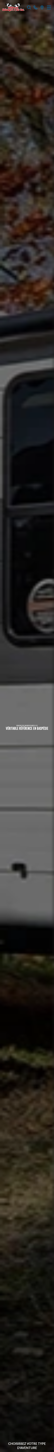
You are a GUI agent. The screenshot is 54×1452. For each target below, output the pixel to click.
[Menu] (49, 7)
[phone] (35, 7)
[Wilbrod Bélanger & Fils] (13, 7)
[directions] (42, 7)
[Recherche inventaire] (29, 7)
